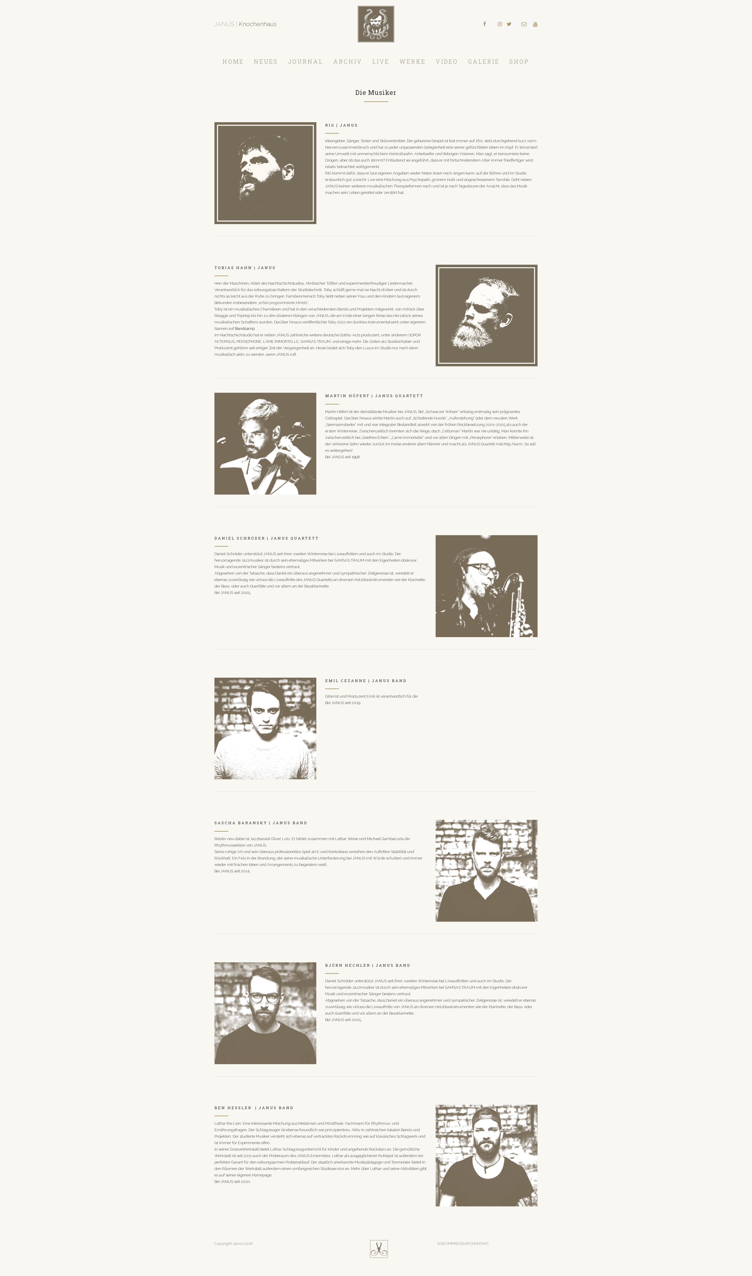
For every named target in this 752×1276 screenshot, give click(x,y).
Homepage (261, 1175)
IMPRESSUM (459, 1243)
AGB (441, 1243)
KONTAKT (480, 1243)
